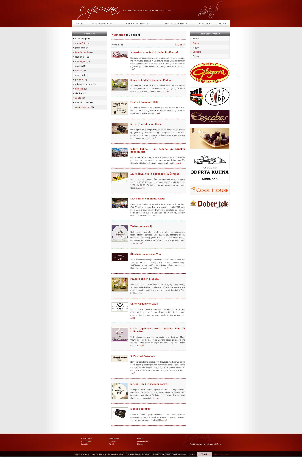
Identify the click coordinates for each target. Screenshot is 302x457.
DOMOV (79, 23)
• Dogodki (195, 51)
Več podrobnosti (221, 454)
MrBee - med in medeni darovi (149, 384)
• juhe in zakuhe (83, 52)
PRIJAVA (222, 23)
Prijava (140, 438)
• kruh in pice (81, 57)
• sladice (79, 93)
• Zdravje (195, 43)
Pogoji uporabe (143, 441)
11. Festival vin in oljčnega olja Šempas (154, 173)
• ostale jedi (80, 75)
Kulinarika (118, 35)
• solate (79, 98)
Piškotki (140, 444)
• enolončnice (81, 43)
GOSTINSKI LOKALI (102, 23)
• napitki (79, 66)
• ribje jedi (80, 88)
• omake (79, 70)
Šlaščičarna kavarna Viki (145, 254)
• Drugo (194, 56)
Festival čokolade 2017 (144, 102)
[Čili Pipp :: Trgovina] (210, 96)
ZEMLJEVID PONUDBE (176, 23)
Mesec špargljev (140, 408)
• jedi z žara (80, 47)
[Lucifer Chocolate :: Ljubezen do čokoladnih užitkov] (210, 138)
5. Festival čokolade (142, 356)
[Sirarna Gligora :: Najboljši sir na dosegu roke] (209, 73)
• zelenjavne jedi (83, 107)
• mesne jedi (81, 61)
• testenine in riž (83, 102)
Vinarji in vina (86, 441)
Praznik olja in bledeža (144, 279)
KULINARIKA (205, 23)
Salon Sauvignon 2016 (144, 303)
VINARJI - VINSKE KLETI (138, 23)
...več (132, 69)
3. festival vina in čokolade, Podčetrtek (154, 52)
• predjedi (80, 79)
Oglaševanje (114, 438)
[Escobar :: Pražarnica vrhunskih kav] (210, 117)
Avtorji (111, 444)
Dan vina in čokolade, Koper (147, 198)
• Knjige (194, 47)
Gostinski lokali (86, 438)
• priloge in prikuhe (84, 84)
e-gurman (199, 444)
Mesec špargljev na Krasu (146, 124)
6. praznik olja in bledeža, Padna (150, 80)
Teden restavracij (141, 226)
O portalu (112, 441)
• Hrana (194, 38)
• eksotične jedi (82, 38)
